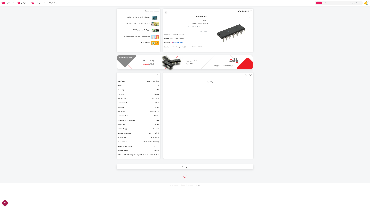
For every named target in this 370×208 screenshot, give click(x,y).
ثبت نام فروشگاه (53, 3)
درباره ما (198, 185)
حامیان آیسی (23, 3)
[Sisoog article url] (138, 18)
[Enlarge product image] (250, 18)
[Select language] (5, 203)
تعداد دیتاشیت (8, 3)
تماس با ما (190, 185)
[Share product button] (166, 12)
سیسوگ (183, 185)
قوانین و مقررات (174, 185)
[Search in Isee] (360, 2)
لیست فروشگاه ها (38, 3)
